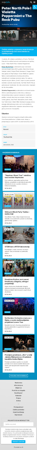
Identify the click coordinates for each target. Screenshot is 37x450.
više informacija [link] (19, 438)
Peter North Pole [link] (7, 67)
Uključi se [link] (18, 388)
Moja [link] (6, 2)
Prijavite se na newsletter (18, 420)
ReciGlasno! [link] (18, 393)
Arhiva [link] (18, 401)
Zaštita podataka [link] (18, 409)
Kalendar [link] (18, 395)
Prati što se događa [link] (18, 390)
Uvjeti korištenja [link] (18, 412)
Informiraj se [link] (18, 385)
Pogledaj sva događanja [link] (18, 375)
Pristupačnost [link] (18, 407)
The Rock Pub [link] (7, 137)
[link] (35, 7)
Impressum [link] (18, 415)
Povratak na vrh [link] (18, 447)
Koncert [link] (5, 129)
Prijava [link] (18, 398)
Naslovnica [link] (18, 383)
